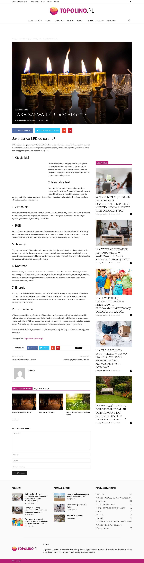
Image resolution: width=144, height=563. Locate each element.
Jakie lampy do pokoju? (46, 412)
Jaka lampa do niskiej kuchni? (22, 412)
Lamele (99, 518)
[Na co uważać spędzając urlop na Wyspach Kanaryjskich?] (59, 497)
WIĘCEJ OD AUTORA (41, 389)
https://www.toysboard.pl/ (34, 339)
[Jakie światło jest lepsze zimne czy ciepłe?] (78, 402)
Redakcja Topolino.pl (103, 214)
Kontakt (56, 1)
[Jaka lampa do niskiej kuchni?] (24, 402)
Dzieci (48, 20)
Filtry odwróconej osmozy (110, 508)
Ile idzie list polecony (74, 516)
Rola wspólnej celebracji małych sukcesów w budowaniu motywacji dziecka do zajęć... (113, 305)
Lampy (26, 109)
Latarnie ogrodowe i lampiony (113, 521)
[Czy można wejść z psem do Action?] (59, 508)
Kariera (100, 494)
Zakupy (100, 20)
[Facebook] (130, 1)
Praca (79, 20)
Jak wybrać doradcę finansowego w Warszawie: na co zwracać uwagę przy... (113, 254)
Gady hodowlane (105, 504)
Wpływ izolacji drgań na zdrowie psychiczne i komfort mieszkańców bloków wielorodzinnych (113, 204)
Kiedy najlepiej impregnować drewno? (76, 360)
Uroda (89, 20)
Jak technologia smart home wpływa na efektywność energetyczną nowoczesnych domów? (111, 358)
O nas (43, 1)
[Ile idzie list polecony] (59, 518)
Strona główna (35, 1)
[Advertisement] (72, 31)
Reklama (49, 1)
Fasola (99, 514)
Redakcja (22, 120)
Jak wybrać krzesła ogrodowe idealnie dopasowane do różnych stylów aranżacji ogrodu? (111, 412)
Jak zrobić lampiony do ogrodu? (24, 360)
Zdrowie (111, 20)
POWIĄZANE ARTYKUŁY (22, 389)
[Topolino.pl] (72, 11)
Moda (70, 20)
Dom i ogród (35, 20)
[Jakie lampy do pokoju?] (51, 402)
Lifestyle (59, 20)
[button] (129, 20)
